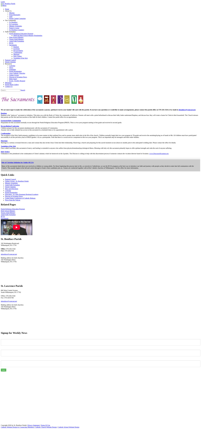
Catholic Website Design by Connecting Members (17, 427)
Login (3, 2)
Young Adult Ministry (8, 213)
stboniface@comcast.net (186, 110)
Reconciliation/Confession (10, 126)
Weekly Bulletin (10, 187)
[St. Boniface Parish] (8, 4)
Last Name (4, 348)
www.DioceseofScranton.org (159, 154)
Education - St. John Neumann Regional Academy (21, 194)
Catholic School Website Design (68, 427)
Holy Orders (5, 152)
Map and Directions (11, 189)
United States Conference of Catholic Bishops (20, 198)
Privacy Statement (34, 425)
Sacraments (4, 218)
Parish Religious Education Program (13, 209)
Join (3, 370)
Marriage (4, 141)
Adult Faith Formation (12, 185)
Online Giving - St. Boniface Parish (17, 181)
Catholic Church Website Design (46, 427)
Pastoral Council (10, 179)
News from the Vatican (12, 200)
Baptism (4, 113)
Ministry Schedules (11, 183)
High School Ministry (8, 211)
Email (3, 359)
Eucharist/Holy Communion (11, 121)
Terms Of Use (45, 425)
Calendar (8, 191)
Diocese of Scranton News (14, 196)
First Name (4, 337)
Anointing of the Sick (8, 146)
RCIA (3, 216)
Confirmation (5, 133)
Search (23, 90)
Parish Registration (11, 192)
